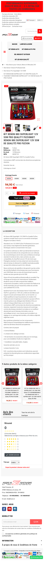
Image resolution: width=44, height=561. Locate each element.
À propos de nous (7, 14)
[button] (21, 204)
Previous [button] (3, 383)
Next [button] (41, 383)
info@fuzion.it (19, 499)
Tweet (27, 213)
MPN (5, 154)
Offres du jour (6, 26)
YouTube (9, 509)
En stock (6, 152)
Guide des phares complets (10, 24)
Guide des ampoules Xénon (10, 18)
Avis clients (17, 14)
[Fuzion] (10, 34)
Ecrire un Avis (13, 455)
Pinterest (36, 213)
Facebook (4, 509)
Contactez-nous (17, 26)
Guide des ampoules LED (10, 16)
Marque (6, 148)
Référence (7, 150)
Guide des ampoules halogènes (12, 20)
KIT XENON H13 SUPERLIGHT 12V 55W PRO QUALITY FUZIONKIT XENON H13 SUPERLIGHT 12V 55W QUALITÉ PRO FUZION (11, 392)
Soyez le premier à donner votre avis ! (17, 467)
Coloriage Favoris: (11, 175)
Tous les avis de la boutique (28, 413)
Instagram (15, 509)
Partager (18, 213)
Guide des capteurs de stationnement (14, 22)
